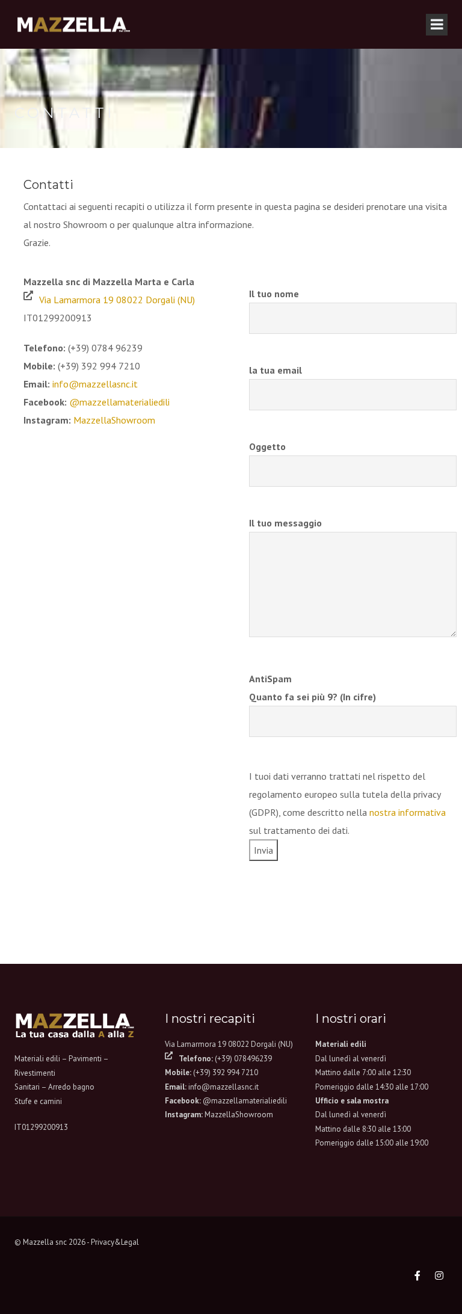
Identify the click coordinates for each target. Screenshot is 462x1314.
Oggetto (267, 446)
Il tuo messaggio (285, 523)
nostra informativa (407, 812)
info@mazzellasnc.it (95, 384)
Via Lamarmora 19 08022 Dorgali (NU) (117, 300)
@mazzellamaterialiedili (119, 402)
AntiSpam (312, 688)
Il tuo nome (274, 294)
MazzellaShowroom (114, 420)
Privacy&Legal (115, 1242)
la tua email (275, 370)
